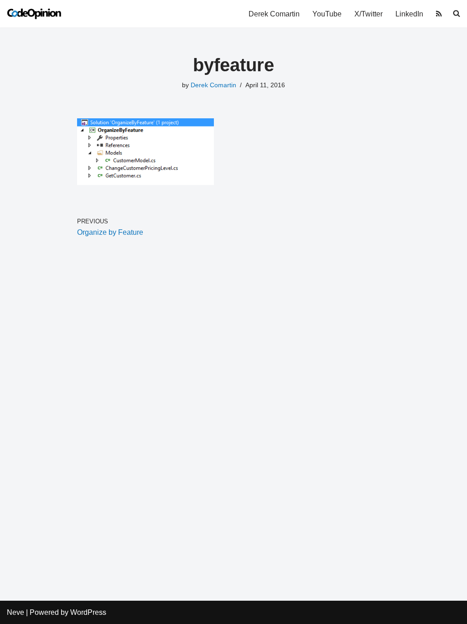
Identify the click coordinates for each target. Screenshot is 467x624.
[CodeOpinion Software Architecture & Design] (34, 13)
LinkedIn (409, 14)
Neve (15, 612)
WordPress (88, 612)
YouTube (327, 14)
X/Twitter (368, 14)
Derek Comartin (274, 14)
